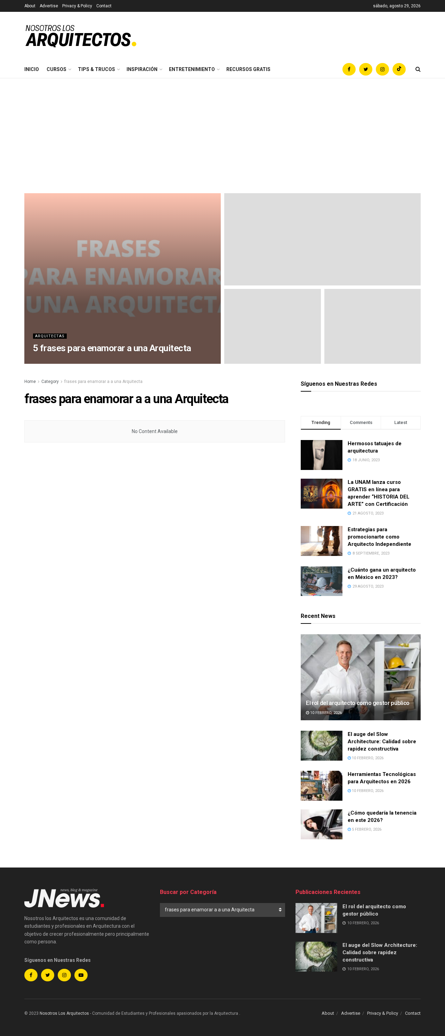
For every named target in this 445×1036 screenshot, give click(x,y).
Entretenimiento (192, 69)
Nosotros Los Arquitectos (64, 1013)
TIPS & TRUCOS (96, 69)
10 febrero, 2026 (325, 713)
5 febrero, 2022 (89, 361)
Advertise (49, 5)
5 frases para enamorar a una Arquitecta (112, 348)
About (29, 5)
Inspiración (142, 69)
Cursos (56, 69)
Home (30, 381)
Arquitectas (50, 336)
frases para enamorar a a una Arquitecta (103, 381)
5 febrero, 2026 (366, 829)
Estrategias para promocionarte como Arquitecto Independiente (379, 536)
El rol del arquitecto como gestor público (358, 702)
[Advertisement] (222, 130)
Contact (104, 5)
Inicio (31, 69)
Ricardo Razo (53, 361)
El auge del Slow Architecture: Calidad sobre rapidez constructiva (382, 741)
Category (50, 381)
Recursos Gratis (248, 69)
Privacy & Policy (77, 5)
